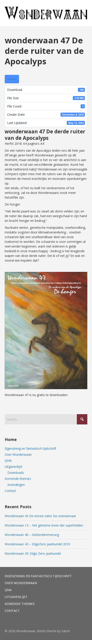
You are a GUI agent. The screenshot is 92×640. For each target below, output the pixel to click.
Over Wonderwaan (18, 454)
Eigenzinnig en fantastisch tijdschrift (30, 448)
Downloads (15, 472)
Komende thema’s (18, 478)
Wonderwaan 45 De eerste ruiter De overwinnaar (40, 516)
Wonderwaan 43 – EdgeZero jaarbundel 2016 (37, 544)
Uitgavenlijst (13, 466)
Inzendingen (16, 485)
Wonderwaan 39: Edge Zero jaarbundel (33, 553)
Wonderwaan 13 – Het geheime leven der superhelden (44, 525)
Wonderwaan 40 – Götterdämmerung (32, 535)
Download (12, 79)
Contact (10, 491)
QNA (8, 460)
